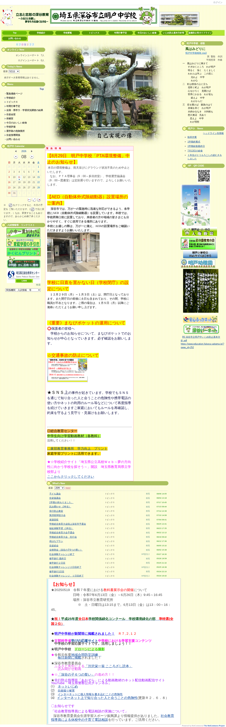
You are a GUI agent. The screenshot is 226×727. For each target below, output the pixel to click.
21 (33, 182)
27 (14, 166)
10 (14, 177)
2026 (23, 151)
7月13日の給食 (195, 150)
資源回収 (53, 519)
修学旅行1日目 (56, 571)
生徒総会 (53, 545)
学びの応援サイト (84, 641)
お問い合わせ (14, 38)
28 (19, 166)
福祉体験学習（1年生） (61, 528)
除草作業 (192, 137)
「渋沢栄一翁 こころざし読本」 (108, 666)
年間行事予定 (120, 33)
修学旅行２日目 (57, 563)
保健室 (9, 118)
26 (9, 166)
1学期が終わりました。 (61, 502)
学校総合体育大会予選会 (62, 532)
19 (24, 182)
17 (14, 182)
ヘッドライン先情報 (213, 133)
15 (38, 177)
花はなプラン (56, 541)
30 (29, 166)
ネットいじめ (68, 686)
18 (19, 182)
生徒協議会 (55, 498)
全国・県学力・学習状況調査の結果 (24, 110)
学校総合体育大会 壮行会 (63, 537)
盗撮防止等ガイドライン (200, 33)
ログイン (217, 2)
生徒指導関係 (13, 135)
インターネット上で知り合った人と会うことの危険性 (97, 698)
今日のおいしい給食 (147, 33)
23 (9, 187)
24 (14, 187)
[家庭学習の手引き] (23, 246)
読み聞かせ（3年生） (60, 506)
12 (24, 177)
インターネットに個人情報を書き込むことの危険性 (90, 694)
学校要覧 (67, 33)
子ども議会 (55, 493)
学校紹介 (41, 33)
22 (38, 182)
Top (14, 33)
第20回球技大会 (57, 515)
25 (19, 187)
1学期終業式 (194, 141)
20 (29, 182)
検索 (38, 284)
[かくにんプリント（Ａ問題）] (23, 252)
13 (29, 177)
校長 (148, 494)
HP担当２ (145, 554)
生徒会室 (11, 114)
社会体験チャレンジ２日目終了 (65, 567)
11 (19, 177)
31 (33, 166)
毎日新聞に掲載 (69, 657)
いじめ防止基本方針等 (173, 33)
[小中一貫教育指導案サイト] (23, 233)
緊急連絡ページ (14, 93)
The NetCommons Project (214, 726)
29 (24, 166)
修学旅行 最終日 (57, 558)
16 (9, 182)
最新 (5, 71)
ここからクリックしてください (70, 476)
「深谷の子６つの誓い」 (76, 674)
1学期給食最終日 (196, 146)
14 (33, 177)
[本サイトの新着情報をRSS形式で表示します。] (68, 488)
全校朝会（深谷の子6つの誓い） (66, 550)
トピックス (94, 33)
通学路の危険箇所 (15, 131)
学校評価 (11, 126)
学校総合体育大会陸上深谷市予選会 (67, 524)
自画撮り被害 (66, 690)
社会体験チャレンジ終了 (62, 554)
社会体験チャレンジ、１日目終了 (66, 575)
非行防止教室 (56, 511)
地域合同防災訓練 (86, 655)
